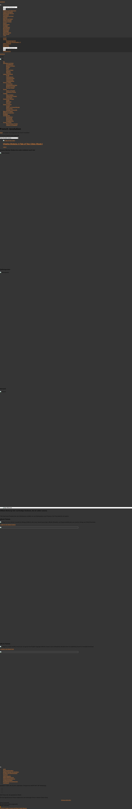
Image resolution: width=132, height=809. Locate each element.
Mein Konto (6, 34)
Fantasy (5, 17)
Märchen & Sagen (8, 19)
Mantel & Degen (10, 66)
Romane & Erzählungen (9, 10)
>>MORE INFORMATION (7, 649)
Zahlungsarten (7, 776)
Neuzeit (8, 103)
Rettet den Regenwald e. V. (13, 42)
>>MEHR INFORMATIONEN (8, 524)
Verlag (5, 39)
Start (1, 132)
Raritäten (5, 26)
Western (8, 71)
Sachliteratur (6, 27)
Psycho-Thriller (10, 88)
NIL (4, 62)
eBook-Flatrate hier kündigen (11, 772)
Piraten (8, 67)
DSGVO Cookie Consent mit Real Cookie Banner (13, 808)
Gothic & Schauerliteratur (13, 107)
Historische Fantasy (11, 96)
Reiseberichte (10, 121)
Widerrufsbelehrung (8, 777)
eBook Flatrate (7, 32)
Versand (5, 774)
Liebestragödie (10, 81)
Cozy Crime (9, 84)
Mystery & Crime (10, 86)
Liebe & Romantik (8, 12)
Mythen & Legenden (8, 112)
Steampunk (9, 97)
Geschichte (9, 118)
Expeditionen (9, 64)
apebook (2, 2)
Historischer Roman (8, 13)
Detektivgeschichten (11, 85)
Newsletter (6, 31)
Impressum (6, 783)
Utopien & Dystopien (11, 125)
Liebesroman (9, 79)
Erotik (7, 75)
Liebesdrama (9, 77)
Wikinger (8, 73)
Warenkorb (6, 30)
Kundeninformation (8, 770)
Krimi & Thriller (7, 82)
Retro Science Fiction (12, 123)
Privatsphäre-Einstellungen (10, 781)
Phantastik (6, 15)
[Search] (4, 9)
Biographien (6, 28)
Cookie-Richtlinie (7, 780)
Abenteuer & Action (8, 16)
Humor (5, 23)
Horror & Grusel (7, 20)
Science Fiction (7, 21)
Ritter (7, 68)
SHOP (5, 38)
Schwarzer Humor (11, 92)
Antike (8, 100)
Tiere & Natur (9, 70)
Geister (8, 106)
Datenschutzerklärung (9, 779)
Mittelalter (8, 101)
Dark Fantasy (9, 95)
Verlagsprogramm (11, 41)
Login (4, 35)
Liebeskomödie (10, 78)
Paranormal (9, 108)
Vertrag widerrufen (66, 800)
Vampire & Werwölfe (11, 110)
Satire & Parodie (10, 90)
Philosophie (6, 24)
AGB (4, 769)
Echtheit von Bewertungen (10, 773)
